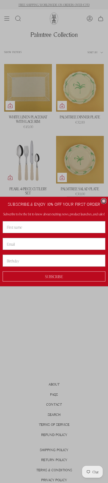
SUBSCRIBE (54, 276)
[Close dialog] (103, 201)
